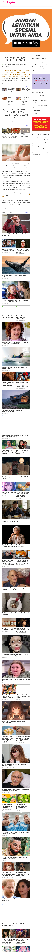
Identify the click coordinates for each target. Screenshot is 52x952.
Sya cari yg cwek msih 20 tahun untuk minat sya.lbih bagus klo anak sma (16, 113)
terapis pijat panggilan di (17, 70)
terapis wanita (36, 110)
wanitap (35, 113)
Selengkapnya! (41, 71)
